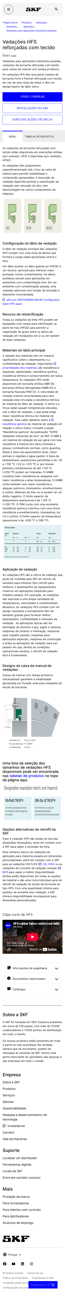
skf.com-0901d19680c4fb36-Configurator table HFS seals (31, 301)
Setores (8, 1102)
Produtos (27, 22)
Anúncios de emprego (18, 1223)
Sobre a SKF (11, 1082)
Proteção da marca (16, 1196)
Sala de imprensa (15, 1139)
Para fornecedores (16, 1203)
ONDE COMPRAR (32, 96)
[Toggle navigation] (8, 9)
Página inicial (10, 22)
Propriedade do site (42, 1277)
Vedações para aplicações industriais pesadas (31, 30)
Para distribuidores (16, 1216)
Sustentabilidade (14, 1108)
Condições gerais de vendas (18, 1282)
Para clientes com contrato (22, 1209)
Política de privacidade (15, 1277)
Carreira (8, 1132)
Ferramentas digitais (17, 1164)
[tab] (12, 136)
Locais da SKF (12, 1171)
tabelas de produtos (27, 776)
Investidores (16, 1126)
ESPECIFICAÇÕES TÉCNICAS (32, 119)
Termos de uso (35, 1273)
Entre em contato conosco (21, 1177)
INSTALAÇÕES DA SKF (32, 108)
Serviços (9, 1095)
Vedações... (42, 22)
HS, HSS (48, 864)
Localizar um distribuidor (20, 1158)
